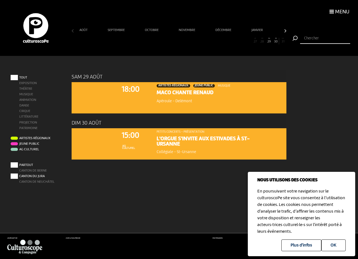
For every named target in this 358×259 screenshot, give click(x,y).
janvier (257, 30)
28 (262, 40)
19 (199, 40)
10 (137, 40)
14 (165, 40)
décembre (223, 30)
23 (227, 40)
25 (241, 40)
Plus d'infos (301, 245)
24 (234, 40)
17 (186, 40)
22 (220, 40)
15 (172, 40)
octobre (152, 30)
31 (283, 40)
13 (158, 40)
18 (192, 40)
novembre (187, 30)
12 (151, 40)
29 (269, 40)
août (83, 30)
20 (207, 40)
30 (276, 40)
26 (248, 40)
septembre (117, 30)
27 (255, 40)
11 (144, 40)
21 (213, 40)
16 (179, 40)
